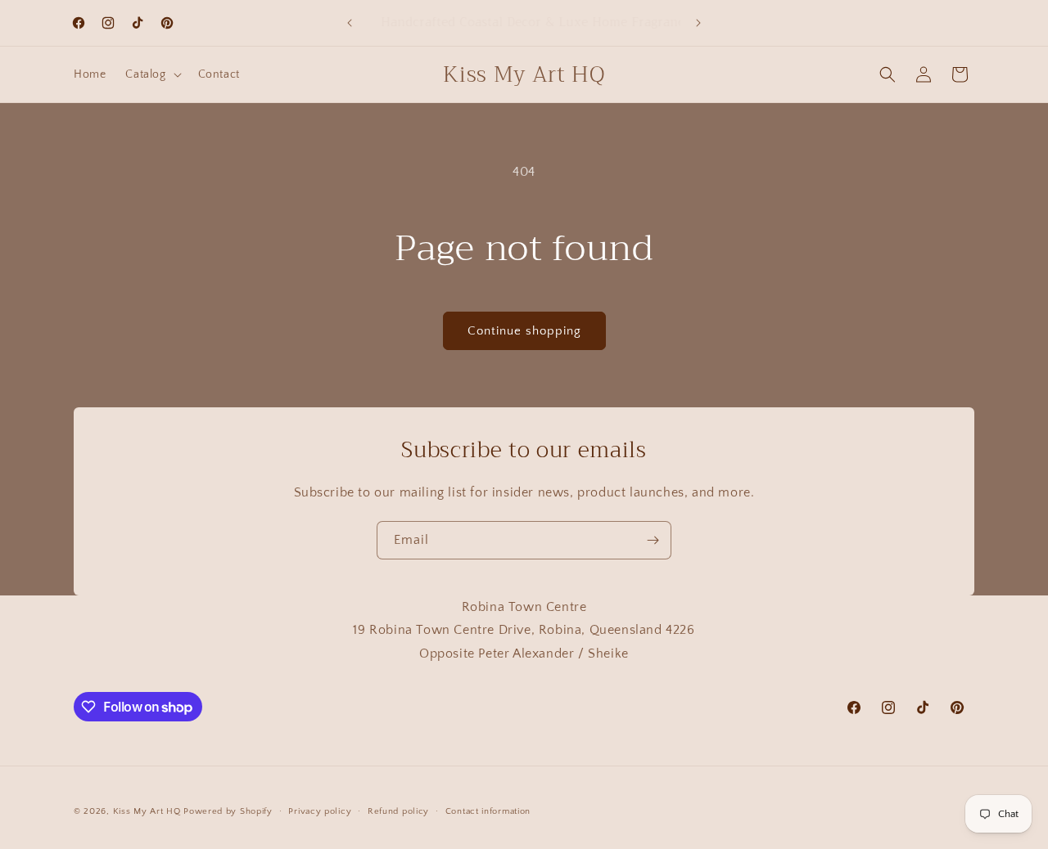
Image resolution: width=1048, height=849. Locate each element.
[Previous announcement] (350, 22)
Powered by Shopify (228, 811)
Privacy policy (319, 811)
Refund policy (398, 811)
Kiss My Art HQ (147, 811)
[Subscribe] (653, 540)
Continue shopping (524, 331)
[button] (151, 74)
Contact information (488, 811)
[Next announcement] (698, 22)
